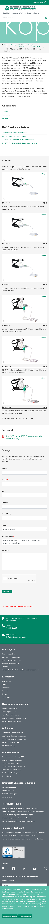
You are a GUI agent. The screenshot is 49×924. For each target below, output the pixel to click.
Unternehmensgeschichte (11, 657)
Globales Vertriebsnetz (10, 663)
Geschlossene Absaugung (11, 770)
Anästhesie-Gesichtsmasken (12, 733)
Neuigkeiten (6, 681)
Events (4, 684)
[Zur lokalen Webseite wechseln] (45, 2)
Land (4, 525)
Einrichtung (6, 514)
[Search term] (45, 18)
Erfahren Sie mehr (8, 881)
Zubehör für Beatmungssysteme (14, 739)
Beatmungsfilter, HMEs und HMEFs (14, 718)
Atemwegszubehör (9, 712)
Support (5, 691)
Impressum (6, 697)
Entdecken (6, 688)
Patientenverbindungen (10, 715)
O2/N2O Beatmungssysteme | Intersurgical (17, 815)
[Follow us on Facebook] (13, 869)
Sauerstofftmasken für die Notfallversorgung (18, 821)
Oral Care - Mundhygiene (11, 773)
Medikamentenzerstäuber (11, 721)
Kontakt (4, 694)
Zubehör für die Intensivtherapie (13, 766)
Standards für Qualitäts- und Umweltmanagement (20, 670)
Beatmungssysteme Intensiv (12, 760)
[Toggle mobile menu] (44, 8)
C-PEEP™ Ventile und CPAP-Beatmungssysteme (19, 143)
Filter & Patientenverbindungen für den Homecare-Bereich (23, 833)
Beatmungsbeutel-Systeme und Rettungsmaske (19, 808)
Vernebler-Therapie (9, 794)
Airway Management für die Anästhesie (16, 818)
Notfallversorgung (8, 745)
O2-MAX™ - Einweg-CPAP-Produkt (14, 133)
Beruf (4, 491)
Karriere (5, 667)
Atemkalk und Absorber (10, 742)
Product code (8, 536)
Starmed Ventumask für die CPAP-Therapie (18, 139)
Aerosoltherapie (8, 791)
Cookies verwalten (10, 916)
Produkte (5, 111)
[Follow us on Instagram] (3, 869)
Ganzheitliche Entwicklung (11, 660)
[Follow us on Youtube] (34, 869)
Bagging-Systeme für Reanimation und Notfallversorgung (23, 811)
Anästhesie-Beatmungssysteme (14, 736)
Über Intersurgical (8, 654)
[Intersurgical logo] (20, 8)
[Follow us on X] (45, 869)
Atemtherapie (7, 797)
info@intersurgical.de (16, 637)
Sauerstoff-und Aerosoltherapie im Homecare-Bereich (22, 839)
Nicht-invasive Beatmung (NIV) (13, 757)
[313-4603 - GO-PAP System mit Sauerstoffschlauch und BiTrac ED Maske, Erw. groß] (24, 186)
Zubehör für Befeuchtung (11, 763)
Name (4, 469)
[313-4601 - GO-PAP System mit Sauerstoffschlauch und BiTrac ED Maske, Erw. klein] (24, 268)
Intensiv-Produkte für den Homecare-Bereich (18, 836)
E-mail (5, 480)
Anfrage (5, 118)
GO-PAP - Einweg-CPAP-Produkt (14, 136)
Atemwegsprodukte (9, 709)
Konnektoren (6, 776)
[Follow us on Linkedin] (24, 869)
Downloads (6, 115)
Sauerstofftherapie (9, 787)
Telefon (5, 502)
